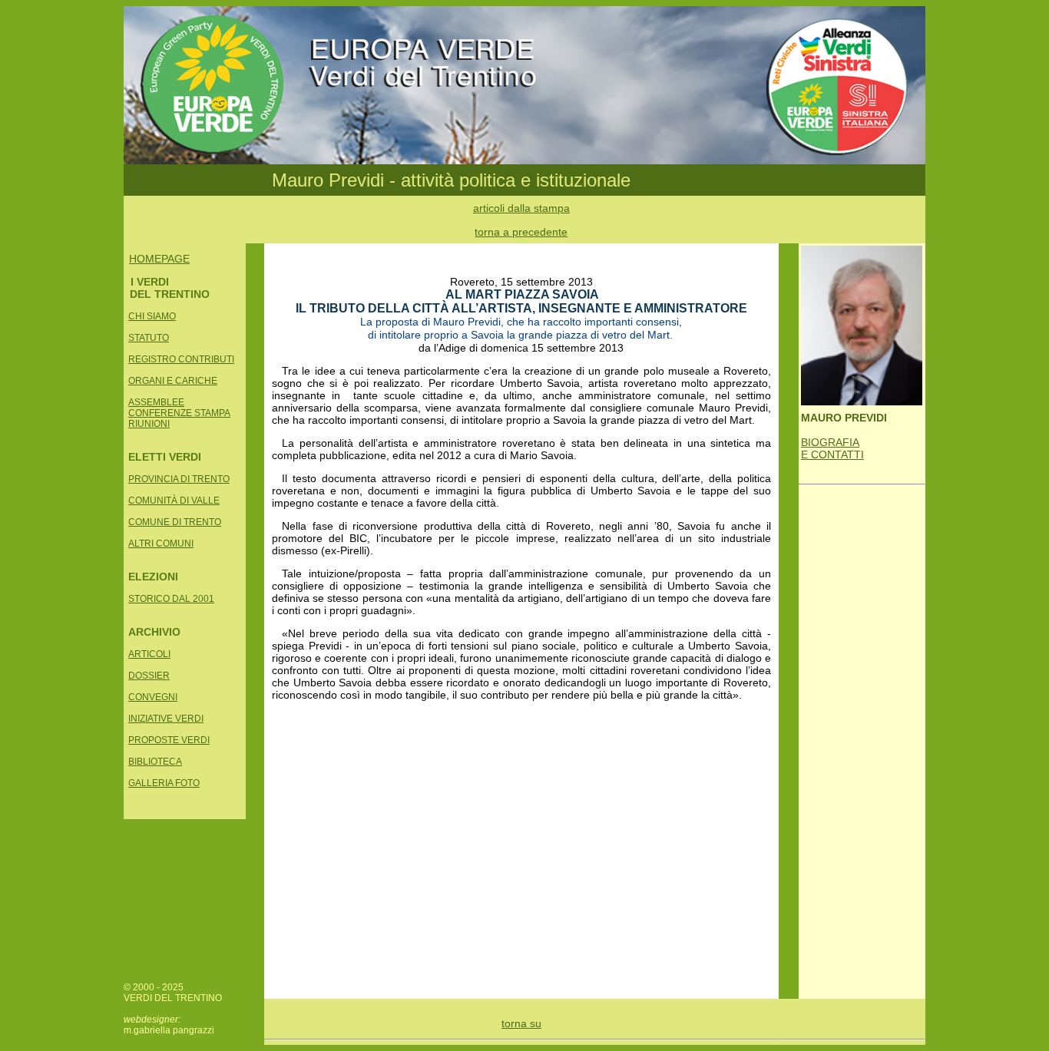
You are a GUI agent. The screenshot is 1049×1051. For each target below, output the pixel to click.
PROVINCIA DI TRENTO (179, 479)
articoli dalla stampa (521, 208)
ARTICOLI (149, 654)
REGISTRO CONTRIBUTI (181, 359)
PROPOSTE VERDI (169, 740)
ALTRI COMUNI (161, 543)
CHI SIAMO (152, 316)
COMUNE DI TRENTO (174, 522)
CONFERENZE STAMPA (179, 413)
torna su (521, 1023)
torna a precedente (521, 232)
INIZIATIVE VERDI (166, 718)
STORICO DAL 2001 (171, 598)
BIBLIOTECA (155, 761)
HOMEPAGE (159, 259)
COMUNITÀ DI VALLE (174, 500)
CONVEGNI (152, 697)
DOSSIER (149, 675)
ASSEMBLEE (156, 402)
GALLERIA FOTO (164, 783)
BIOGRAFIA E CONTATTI (832, 448)
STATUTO (148, 337)
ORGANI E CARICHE (172, 380)
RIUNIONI (149, 423)
